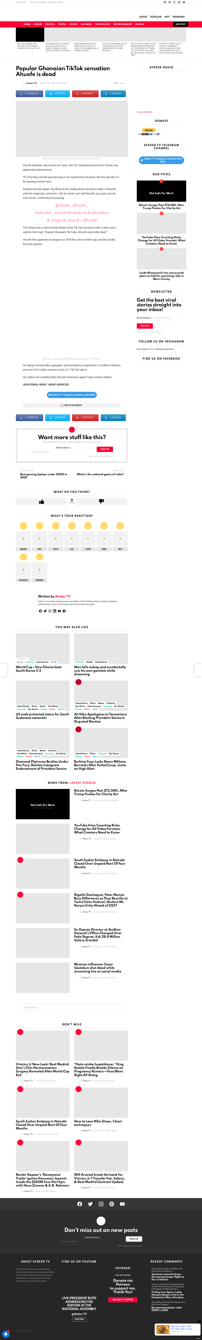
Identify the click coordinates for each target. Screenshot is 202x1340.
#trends (74, 213)
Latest (143, 17)
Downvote (101, 501)
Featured (29, 662)
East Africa (53, 706)
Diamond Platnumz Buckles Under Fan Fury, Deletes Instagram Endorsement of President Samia (42, 765)
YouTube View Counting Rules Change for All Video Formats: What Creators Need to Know (97, 829)
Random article (55, 2)
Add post (181, 24)
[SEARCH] (156, 24)
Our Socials (21, 2)
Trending (178, 17)
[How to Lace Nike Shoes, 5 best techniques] (101, 1103)
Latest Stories (42, 662)
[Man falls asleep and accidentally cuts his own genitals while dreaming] (101, 648)
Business (86, 24)
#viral (60, 213)
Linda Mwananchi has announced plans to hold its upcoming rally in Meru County (161, 276)
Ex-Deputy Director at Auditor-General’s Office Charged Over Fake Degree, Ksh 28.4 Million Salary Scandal (171, 48)
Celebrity (111, 703)
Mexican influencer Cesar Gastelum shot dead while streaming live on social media (97, 968)
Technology (103, 24)
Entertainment (123, 24)
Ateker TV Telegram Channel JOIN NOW (73, 394)
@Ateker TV (79, 1314)
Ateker (37, 24)
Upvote (41, 501)
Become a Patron (123, 1300)
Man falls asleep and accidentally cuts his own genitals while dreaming (100, 671)
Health (89, 662)
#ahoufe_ (44, 213)
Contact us (181, 1331)
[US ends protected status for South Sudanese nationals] (43, 696)
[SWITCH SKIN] (151, 24)
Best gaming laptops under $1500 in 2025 (166, 1309)
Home (27, 24)
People (62, 24)
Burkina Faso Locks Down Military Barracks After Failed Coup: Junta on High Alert (100, 765)
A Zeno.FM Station (144, 112)
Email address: (63, 448)
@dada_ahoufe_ (72, 205)
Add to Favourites (73, 405)
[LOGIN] (166, 24)
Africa (34, 706)
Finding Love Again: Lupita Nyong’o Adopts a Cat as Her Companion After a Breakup (167, 1295)
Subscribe (79, 1319)
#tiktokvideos (96, 213)
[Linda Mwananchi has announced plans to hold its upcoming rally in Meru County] (87, 35)
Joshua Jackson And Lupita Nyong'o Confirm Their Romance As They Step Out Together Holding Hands (167, 1286)
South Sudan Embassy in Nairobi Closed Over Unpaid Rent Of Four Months (99, 864)
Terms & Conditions (38, 2)
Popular (155, 17)
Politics (50, 24)
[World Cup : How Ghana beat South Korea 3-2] (43, 648)
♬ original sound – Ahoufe (72, 220)
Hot (166, 17)
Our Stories (33, 709)
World (139, 24)
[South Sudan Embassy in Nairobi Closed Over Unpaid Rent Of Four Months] (115, 35)
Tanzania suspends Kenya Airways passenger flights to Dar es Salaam (167, 1277)
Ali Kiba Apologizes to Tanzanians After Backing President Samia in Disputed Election (100, 718)
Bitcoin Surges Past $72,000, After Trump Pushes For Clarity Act (28, 46)
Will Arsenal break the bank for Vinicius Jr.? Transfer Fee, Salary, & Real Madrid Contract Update (99, 1178)
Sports (73, 24)
